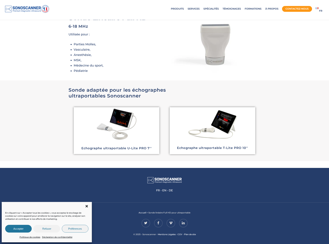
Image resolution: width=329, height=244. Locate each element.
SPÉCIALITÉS (211, 8)
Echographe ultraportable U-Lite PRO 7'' (116, 148)
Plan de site (190, 234)
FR (158, 190)
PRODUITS (177, 8)
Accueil (142, 212)
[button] (86, 206)
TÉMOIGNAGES (232, 8)
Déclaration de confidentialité (57, 237)
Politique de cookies (30, 237)
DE (171, 190)
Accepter (18, 228)
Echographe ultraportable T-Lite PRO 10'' (212, 148)
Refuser (46, 228)
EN (164, 190)
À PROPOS (271, 8)
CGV (180, 234)
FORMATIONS (253, 8)
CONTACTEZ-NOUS (297, 8)
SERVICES (194, 8)
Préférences (75, 228)
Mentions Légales (167, 234)
